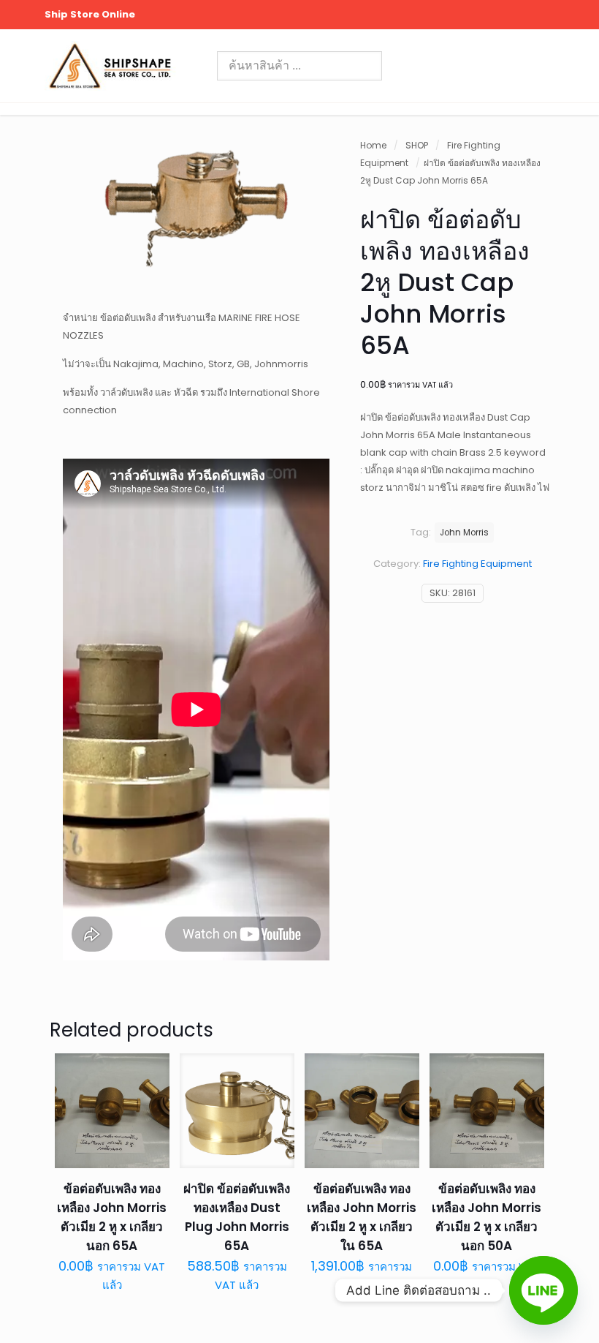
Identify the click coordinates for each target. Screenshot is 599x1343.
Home (373, 145)
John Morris (464, 532)
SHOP (416, 145)
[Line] (543, 1290)
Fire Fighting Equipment (477, 564)
